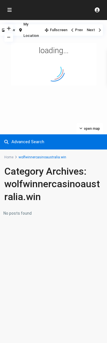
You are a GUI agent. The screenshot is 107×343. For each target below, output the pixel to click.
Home (8, 157)
